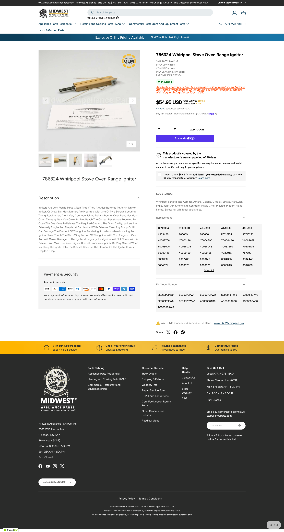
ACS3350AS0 (250, 301)
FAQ (184, 398)
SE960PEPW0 (166, 294)
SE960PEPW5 (250, 294)
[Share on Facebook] (175, 332)
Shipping (160, 108)
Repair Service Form (154, 390)
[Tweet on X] (168, 332)
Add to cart (197, 129)
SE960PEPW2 (208, 294)
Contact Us (188, 377)
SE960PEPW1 (186, 294)
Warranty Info (149, 384)
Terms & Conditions (150, 498)
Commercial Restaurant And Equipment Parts (157, 23)
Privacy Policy (127, 498)
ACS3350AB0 (207, 301)
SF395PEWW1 (187, 301)
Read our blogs (150, 420)
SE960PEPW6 (166, 301)
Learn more (204, 178)
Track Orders (149, 373)
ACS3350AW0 (166, 307)
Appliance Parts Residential (55, 23)
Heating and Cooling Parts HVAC (100, 23)
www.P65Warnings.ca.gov (229, 323)
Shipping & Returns (153, 379)
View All (209, 270)
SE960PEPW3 (229, 294)
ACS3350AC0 (229, 301)
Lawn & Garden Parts (51, 30)
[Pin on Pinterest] (182, 332)
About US (187, 383)
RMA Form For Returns (155, 396)
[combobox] (150, 12)
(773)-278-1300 (224, 373)
